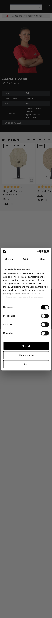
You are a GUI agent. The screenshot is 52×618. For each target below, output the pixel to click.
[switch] (45, 316)
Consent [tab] (9, 259)
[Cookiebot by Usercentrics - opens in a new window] (37, 251)
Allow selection (26, 355)
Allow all (26, 346)
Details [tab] (26, 259)
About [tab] (43, 259)
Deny (25, 364)
